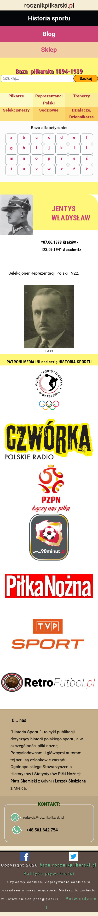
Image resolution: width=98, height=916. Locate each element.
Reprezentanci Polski (48, 99)
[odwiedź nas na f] (24, 856)
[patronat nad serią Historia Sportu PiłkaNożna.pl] (49, 586)
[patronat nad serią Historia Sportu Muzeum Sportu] (49, 390)
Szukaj (85, 78)
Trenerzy (81, 95)
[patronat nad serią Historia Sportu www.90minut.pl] (49, 537)
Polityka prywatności (49, 873)
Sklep (49, 49)
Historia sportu (49, 18)
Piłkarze (16, 95)
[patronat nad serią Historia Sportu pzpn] (49, 488)
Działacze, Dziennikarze (81, 114)
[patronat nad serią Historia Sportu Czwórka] (49, 439)
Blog (49, 34)
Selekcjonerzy (16, 110)
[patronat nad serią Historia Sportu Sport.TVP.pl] (49, 635)
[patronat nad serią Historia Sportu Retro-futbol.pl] (49, 684)
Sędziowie (49, 110)
